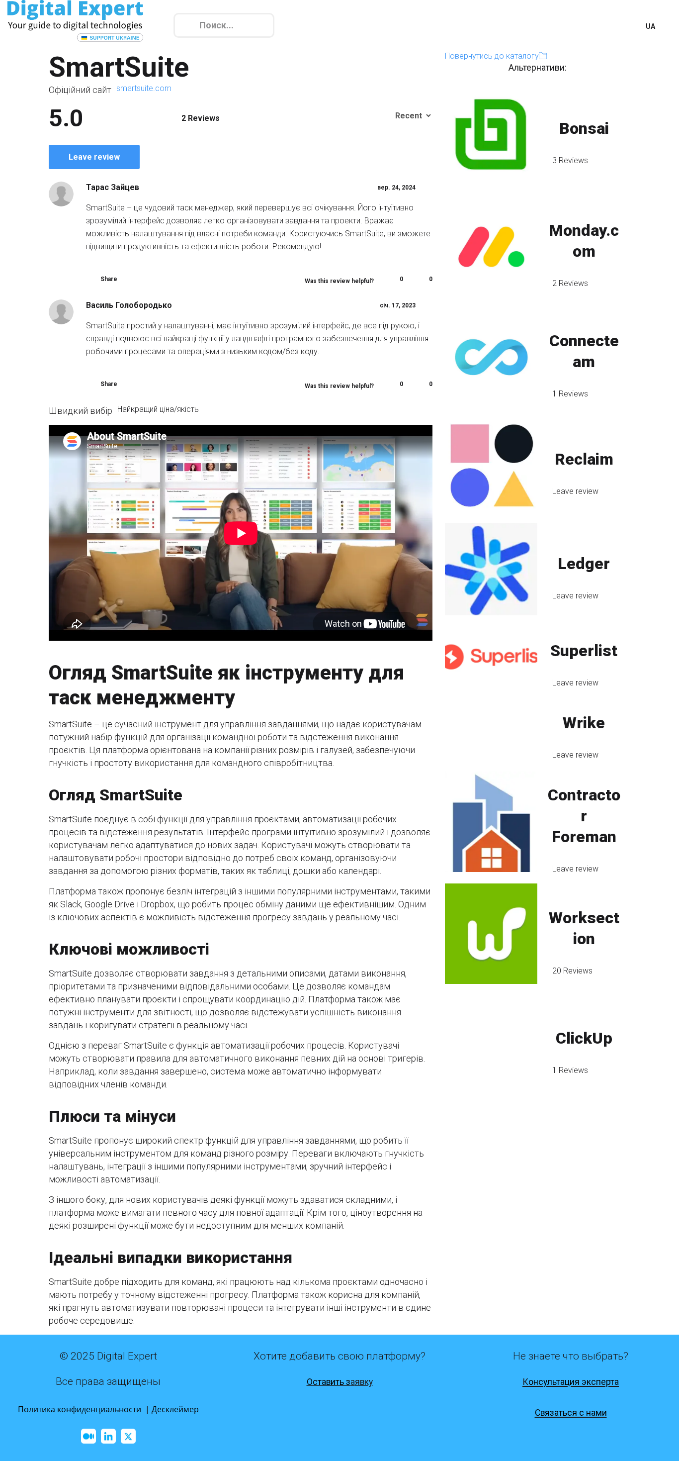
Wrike (584, 722)
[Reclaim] (491, 464)
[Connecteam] (491, 357)
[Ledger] (491, 569)
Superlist (583, 650)
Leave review (94, 157)
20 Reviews (572, 970)
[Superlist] (491, 656)
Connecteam (584, 351)
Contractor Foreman (584, 815)
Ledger (584, 563)
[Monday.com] (491, 246)
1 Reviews (570, 393)
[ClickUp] (491, 1044)
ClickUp (584, 1038)
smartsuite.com (143, 88)
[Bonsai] (491, 134)
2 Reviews (570, 283)
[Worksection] (491, 933)
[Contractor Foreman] (491, 822)
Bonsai (584, 128)
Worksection (584, 928)
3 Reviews (570, 160)
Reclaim (584, 459)
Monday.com (584, 241)
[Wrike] (491, 728)
